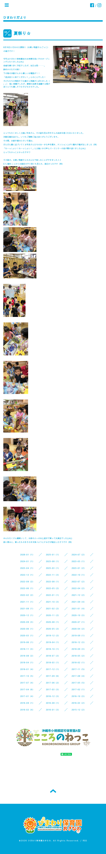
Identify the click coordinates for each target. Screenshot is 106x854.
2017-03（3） (53, 689)
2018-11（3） (27, 649)
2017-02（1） (79, 689)
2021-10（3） (53, 601)
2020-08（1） (53, 622)
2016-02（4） (27, 709)
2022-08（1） (53, 581)
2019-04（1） (53, 642)
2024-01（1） (27, 561)
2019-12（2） (53, 635)
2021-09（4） (79, 601)
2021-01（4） (79, 608)
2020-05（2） (53, 628)
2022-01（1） (53, 595)
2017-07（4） (27, 682)
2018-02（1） (79, 662)
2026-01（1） (27, 554)
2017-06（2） (53, 682)
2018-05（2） (79, 655)
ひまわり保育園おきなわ (39, 840)
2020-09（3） (27, 622)
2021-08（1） (27, 608)
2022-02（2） (27, 595)
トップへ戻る (53, 791)
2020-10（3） (79, 615)
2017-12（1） (53, 669)
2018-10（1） (53, 649)
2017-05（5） (79, 682)
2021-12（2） (79, 595)
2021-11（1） (27, 601)
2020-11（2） (53, 615)
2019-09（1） (79, 635)
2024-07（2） (79, 554)
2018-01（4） (27, 669)
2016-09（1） (27, 703)
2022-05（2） (53, 588)
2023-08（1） (53, 561)
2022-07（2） (79, 581)
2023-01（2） (79, 568)
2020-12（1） (27, 615)
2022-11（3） (53, 574)
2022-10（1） (79, 574)
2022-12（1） (27, 574)
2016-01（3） (53, 709)
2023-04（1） (27, 568)
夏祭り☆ (22, 33)
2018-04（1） (27, 662)
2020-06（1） (27, 628)
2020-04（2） (79, 628)
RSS (85, 840)
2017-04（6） (27, 689)
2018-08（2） (27, 655)
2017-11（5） (79, 669)
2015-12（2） (79, 709)
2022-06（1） (27, 588)
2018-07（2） (53, 655)
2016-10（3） (79, 696)
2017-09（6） (53, 676)
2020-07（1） (79, 622)
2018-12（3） (79, 642)
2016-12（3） (53, 696)
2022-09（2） (27, 581)
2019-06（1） (27, 642)
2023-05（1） (79, 561)
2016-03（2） (79, 703)
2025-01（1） (53, 554)
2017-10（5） (27, 676)
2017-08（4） (79, 676)
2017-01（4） (27, 696)
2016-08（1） (53, 703)
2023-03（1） (53, 568)
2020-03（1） (27, 635)
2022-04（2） (79, 588)
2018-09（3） (79, 649)
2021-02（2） (53, 608)
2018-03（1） (53, 662)
